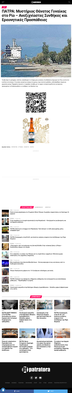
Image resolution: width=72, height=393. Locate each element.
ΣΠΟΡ (35, 382)
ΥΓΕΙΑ (44, 382)
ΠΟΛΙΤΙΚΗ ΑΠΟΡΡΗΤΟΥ (60, 382)
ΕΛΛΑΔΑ (7, 382)
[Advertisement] (36, 164)
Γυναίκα (21, 147)
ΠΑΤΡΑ (32, 147)
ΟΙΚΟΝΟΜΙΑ (29, 382)
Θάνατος (26, 147)
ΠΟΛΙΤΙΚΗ (21, 382)
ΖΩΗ (40, 382)
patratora (14, 147)
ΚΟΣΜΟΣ (14, 382)
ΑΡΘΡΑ (50, 382)
